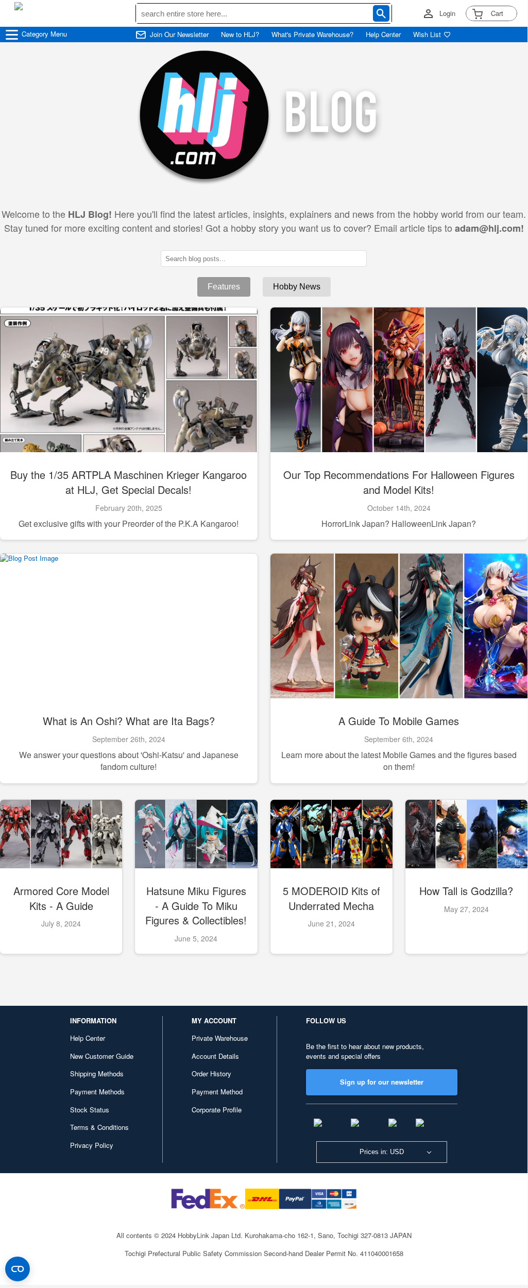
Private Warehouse (220, 1038)
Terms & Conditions (99, 1127)
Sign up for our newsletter (381, 1082)
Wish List (427, 34)
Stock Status (89, 1109)
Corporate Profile (217, 1109)
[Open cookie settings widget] (17, 1269)
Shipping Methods (97, 1073)
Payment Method (217, 1091)
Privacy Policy (91, 1145)
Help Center (383, 34)
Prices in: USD (382, 1152)
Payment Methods (97, 1091)
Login (447, 13)
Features (224, 286)
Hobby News (296, 286)
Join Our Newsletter (179, 34)
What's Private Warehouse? (312, 34)
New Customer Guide (101, 1056)
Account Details (215, 1056)
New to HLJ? (240, 34)
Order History (211, 1073)
